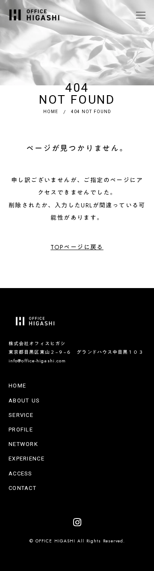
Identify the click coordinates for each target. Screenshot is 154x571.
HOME (50, 111)
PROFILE (21, 429)
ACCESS (21, 473)
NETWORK (23, 444)
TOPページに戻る (77, 247)
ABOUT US (24, 400)
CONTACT (22, 488)
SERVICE (21, 415)
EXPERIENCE (26, 458)
